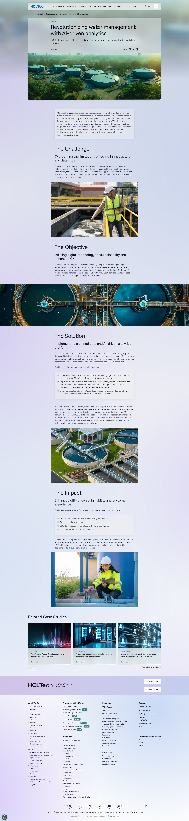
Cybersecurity (34, 771)
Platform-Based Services (37, 779)
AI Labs (34, 712)
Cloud (31, 768)
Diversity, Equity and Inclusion (112, 727)
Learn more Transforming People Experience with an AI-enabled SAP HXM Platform (49, 644)
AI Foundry (33, 722)
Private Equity (67, 775)
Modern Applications (36, 741)
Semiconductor (69, 794)
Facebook (69, 806)
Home (30, 14)
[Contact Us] (156, 6)
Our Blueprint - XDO (70, 707)
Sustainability (107, 746)
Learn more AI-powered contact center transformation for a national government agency (94, 644)
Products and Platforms (73, 703)
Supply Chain (32, 785)
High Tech (68, 789)
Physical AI (33, 730)
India (140, 726)
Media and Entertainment (72, 791)
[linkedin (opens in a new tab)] (137, 49)
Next (34, 669)
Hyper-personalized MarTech (76, 726)
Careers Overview (145, 707)
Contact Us (84, 812)
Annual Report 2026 (109, 716)
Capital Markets (69, 756)
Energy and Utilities (69, 748)
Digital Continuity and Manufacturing (41, 755)
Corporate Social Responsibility (113, 724)
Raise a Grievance (136, 812)
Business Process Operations (38, 747)
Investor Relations (108, 732)
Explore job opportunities (147, 714)
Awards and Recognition (111, 719)
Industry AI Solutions (36, 725)
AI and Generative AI (35, 707)
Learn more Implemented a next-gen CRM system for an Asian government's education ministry (139, 644)
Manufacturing (68, 767)
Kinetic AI (33, 728)
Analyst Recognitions (109, 713)
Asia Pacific (143, 720)
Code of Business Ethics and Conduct (115, 721)
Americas (142, 717)
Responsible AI (36, 714)
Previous (30, 669)
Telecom (67, 786)
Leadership (106, 735)
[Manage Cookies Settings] (4, 817)
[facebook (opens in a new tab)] (130, 49)
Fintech (67, 759)
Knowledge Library (109, 764)
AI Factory (33, 717)
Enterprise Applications (37, 744)
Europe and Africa (145, 723)
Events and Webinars (109, 761)
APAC (141, 746)
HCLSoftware (131, 6)
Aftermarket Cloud (72, 730)
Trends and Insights (109, 756)
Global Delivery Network (110, 729)
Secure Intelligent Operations (73, 713)
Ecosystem (83, 6)
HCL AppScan (72, 719)
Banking (67, 753)
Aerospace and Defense (71, 740)
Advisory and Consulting (37, 736)
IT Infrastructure (33, 766)
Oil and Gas (67, 773)
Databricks (79, 126)
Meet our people (144, 710)
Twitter (79, 806)
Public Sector (67, 778)
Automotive (67, 743)
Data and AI (55, 21)
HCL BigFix (70, 716)
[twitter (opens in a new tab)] (133, 49)
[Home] (38, 6)
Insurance (68, 761)
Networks (33, 776)
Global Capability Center (36, 763)
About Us (105, 710)
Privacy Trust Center (109, 740)
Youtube (109, 806)
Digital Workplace (35, 774)
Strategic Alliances (109, 743)
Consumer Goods (69, 746)
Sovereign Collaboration (74, 723)
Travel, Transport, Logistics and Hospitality (77, 797)
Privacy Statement (104, 812)
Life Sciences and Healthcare (73, 764)
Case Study (39, 14)
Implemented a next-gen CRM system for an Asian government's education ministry (138, 655)
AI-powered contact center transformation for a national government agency (94, 655)
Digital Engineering (35, 757)
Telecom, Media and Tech (71, 783)
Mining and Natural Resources (73, 770)
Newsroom (106, 738)
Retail (65, 781)
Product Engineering (36, 760)
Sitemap (126, 812)
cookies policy (111, 816)
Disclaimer (93, 812)
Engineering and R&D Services (38, 752)
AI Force (32, 720)
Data (31, 739)
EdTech (30, 750)
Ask (145, 6)
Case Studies (107, 759)
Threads (119, 806)
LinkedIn (89, 806)
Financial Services (69, 751)
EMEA (141, 743)
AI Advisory (33, 709)
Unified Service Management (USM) (40, 782)
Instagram (99, 806)
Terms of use (116, 812)
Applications (32, 733)
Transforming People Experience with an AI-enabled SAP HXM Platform (48, 655)
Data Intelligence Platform (75, 710)
